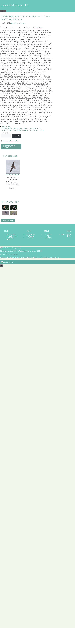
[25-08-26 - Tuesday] (13, 173)
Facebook (48, 238)
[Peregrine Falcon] (5, 215)
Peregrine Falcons (10, 238)
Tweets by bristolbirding (10, 141)
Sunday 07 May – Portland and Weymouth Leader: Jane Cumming (22, 130)
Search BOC (5, 133)
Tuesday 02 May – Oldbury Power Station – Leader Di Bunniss (21, 128)
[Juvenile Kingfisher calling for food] (13, 209)
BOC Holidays (30, 234)
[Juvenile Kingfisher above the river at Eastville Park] (5, 209)
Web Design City (13, 254)
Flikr (48, 236)
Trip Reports (30, 236)
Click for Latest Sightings (9, 147)
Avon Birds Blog (12, 236)
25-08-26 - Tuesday (12, 174)
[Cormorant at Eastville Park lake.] (13, 215)
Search (16, 136)
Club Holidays (5, 126)
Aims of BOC (11, 234)
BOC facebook (8, 221)
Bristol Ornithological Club (15, 5)
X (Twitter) (48, 234)
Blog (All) (30, 238)
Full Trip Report (38, 27)
